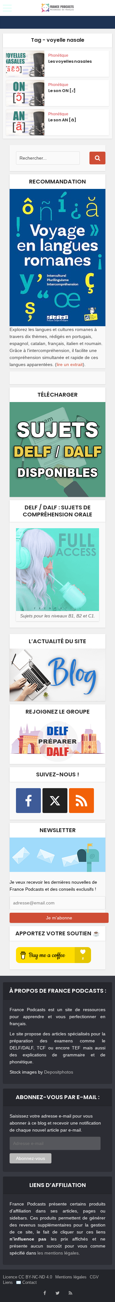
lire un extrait (70, 364)
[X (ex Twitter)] (54, 800)
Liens (8, 1282)
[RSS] (81, 800)
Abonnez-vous (30, 1158)
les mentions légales (58, 1252)
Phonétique (58, 55)
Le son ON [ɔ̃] (62, 91)
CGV (94, 1277)
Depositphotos (58, 1072)
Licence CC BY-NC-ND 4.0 (27, 1277)
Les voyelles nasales (70, 61)
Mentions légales (71, 1277)
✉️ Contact (26, 1282)
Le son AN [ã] (62, 120)
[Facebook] (28, 800)
